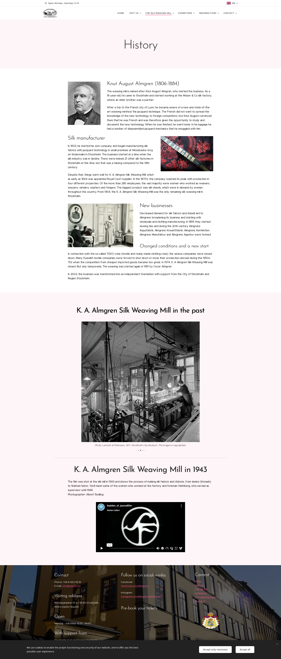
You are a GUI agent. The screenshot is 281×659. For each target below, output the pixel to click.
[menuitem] (122, 13)
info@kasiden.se (71, 585)
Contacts (200, 601)
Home (198, 581)
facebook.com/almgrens (135, 585)
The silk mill (201, 589)
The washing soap (205, 597)
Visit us (199, 585)
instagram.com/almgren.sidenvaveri (141, 596)
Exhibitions (201, 593)
